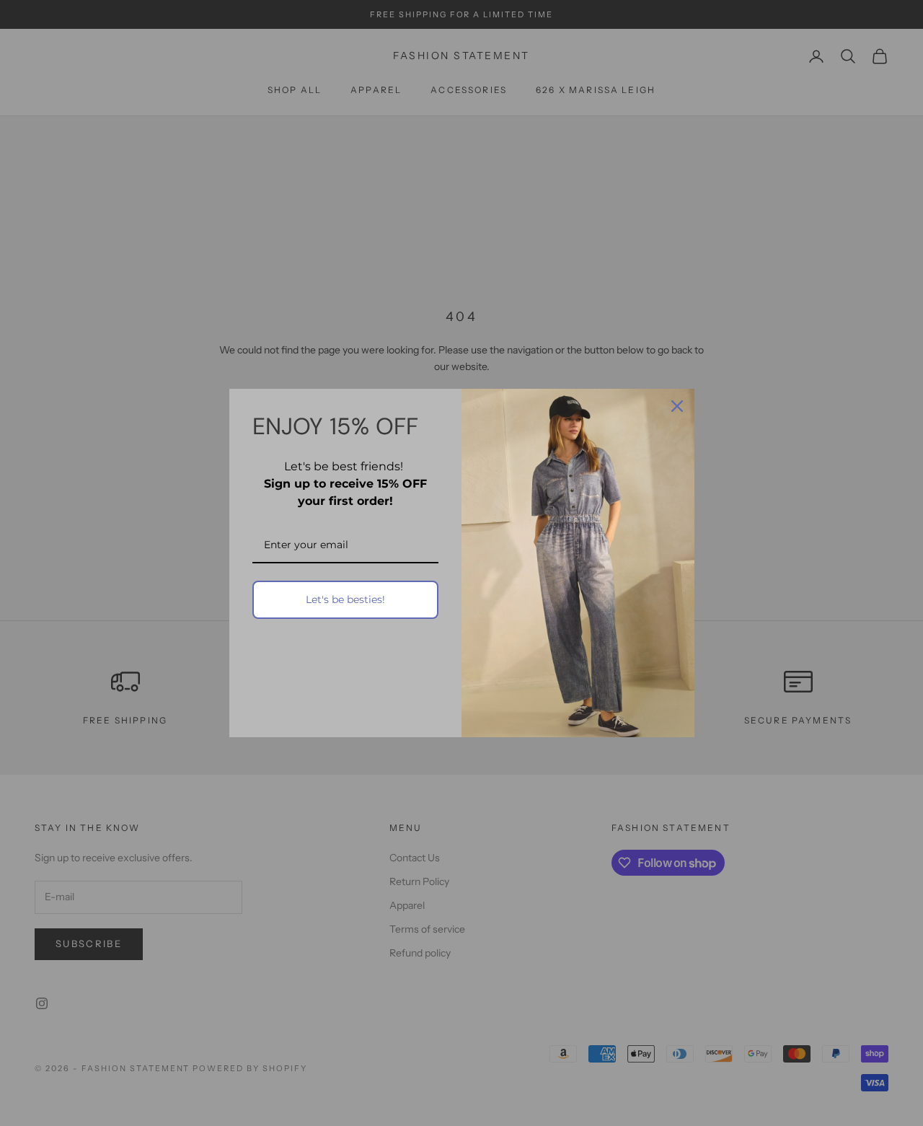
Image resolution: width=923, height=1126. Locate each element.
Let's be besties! (345, 599)
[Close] (677, 406)
